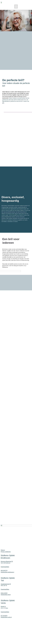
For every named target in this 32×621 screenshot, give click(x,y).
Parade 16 (3, 606)
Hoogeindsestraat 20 (6, 584)
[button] (16, 6)
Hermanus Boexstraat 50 (7, 561)
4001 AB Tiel (4, 585)
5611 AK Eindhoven (5, 563)
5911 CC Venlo (4, 608)
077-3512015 (4, 615)
